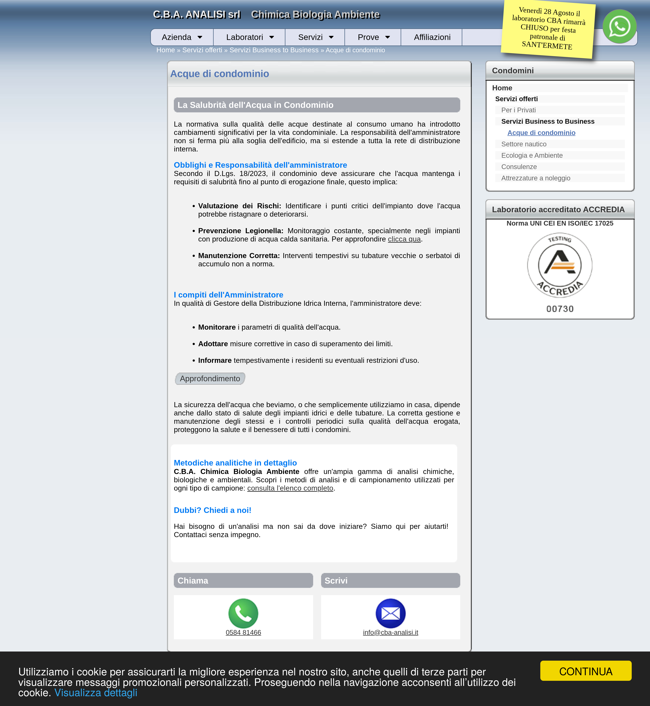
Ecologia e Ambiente (532, 155)
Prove (368, 37)
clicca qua (404, 239)
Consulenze (519, 166)
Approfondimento (210, 378)
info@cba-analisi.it (390, 632)
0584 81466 (243, 632)
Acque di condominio (541, 132)
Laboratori (244, 37)
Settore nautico (524, 144)
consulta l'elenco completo (290, 488)
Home (165, 50)
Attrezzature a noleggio (535, 178)
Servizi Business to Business (274, 50)
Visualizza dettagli (95, 691)
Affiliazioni (432, 37)
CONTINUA (586, 670)
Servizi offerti (202, 50)
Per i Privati (518, 110)
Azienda (176, 37)
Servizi (310, 37)
